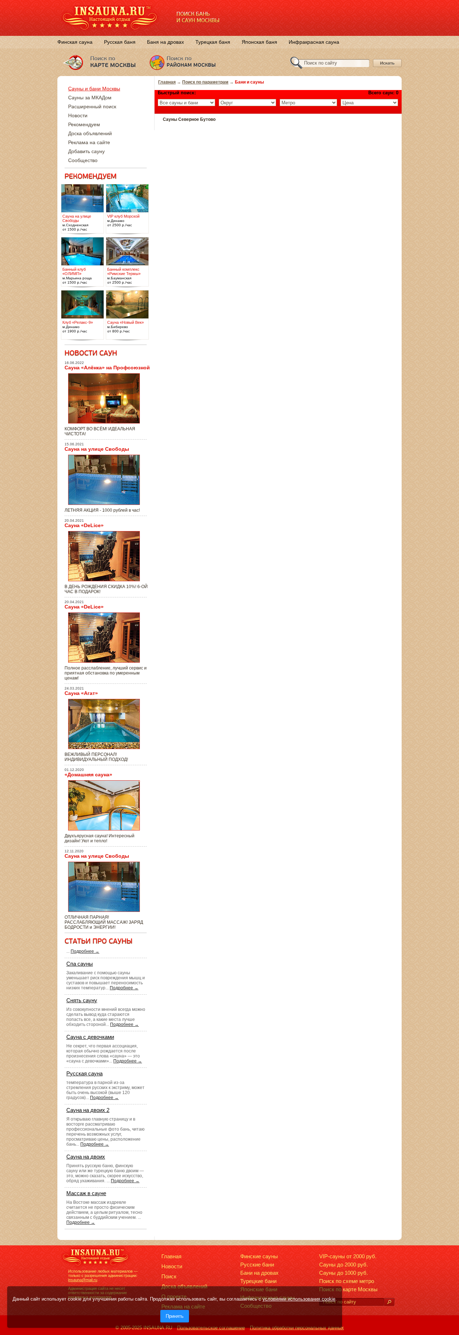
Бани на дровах (259, 1273)
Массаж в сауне (86, 1193)
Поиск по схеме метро (346, 1281)
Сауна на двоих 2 (87, 1110)
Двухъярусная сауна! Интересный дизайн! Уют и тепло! (99, 838)
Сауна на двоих (85, 1157)
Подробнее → (85, 951)
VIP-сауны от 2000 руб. (348, 1256)
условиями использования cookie (298, 1299)
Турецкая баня (212, 42)
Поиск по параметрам (205, 82)
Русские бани (257, 1264)
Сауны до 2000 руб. (343, 1264)
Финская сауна (75, 42)
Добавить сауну (86, 151)
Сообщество (83, 160)
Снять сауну (81, 1000)
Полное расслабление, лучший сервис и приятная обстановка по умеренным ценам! (106, 673)
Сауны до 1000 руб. (343, 1273)
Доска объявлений (90, 133)
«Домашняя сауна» (88, 774)
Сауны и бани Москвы (94, 88)
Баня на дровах (165, 42)
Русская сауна (84, 1073)
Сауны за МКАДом (90, 97)
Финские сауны (259, 1256)
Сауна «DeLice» (84, 525)
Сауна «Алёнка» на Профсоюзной (107, 367)
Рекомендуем (84, 124)
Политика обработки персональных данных (297, 1327)
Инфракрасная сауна (314, 42)
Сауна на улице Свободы (97, 449)
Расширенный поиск (92, 106)
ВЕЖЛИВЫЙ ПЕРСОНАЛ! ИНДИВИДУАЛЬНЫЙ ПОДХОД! (96, 757)
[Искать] (389, 1302)
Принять (175, 1316)
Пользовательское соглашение (211, 1327)
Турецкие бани (258, 1281)
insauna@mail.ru (82, 1280)
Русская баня (120, 42)
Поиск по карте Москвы (348, 1289)
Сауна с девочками (90, 1037)
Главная (167, 82)
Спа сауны (79, 964)
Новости (77, 115)
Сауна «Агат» (81, 693)
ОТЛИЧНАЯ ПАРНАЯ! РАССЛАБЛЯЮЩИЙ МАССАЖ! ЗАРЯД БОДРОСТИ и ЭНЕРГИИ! (104, 922)
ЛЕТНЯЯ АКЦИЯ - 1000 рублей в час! (102, 510)
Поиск (168, 1276)
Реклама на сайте (89, 142)
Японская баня (259, 42)
